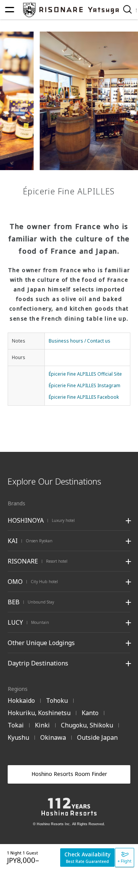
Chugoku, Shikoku (87, 725)
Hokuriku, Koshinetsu (39, 713)
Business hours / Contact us (79, 341)
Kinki (42, 725)
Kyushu (18, 737)
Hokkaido (21, 700)
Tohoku (57, 700)
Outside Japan (97, 737)
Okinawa (53, 737)
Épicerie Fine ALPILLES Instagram (84, 385)
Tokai (16, 725)
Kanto (90, 713)
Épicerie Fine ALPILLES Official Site (85, 374)
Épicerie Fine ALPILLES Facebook (84, 397)
